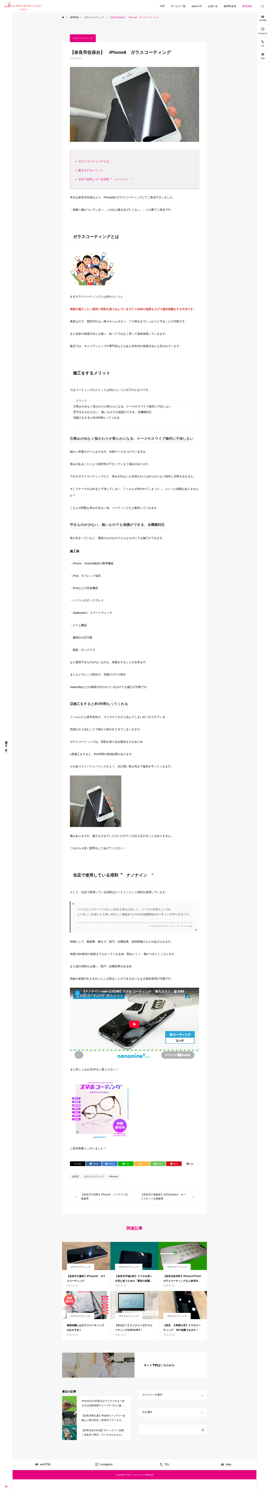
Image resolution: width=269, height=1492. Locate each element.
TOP (162, 6)
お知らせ (213, 6)
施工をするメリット (90, 170)
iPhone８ (113, 1176)
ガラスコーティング (83, 38)
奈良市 (75, 1176)
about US (196, 6)
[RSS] (6, 1486)
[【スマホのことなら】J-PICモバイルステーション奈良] (23, 6)
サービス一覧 (178, 6)
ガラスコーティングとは (93, 161)
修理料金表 (230, 6)
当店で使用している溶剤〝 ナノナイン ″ (105, 179)
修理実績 (247, 6)
